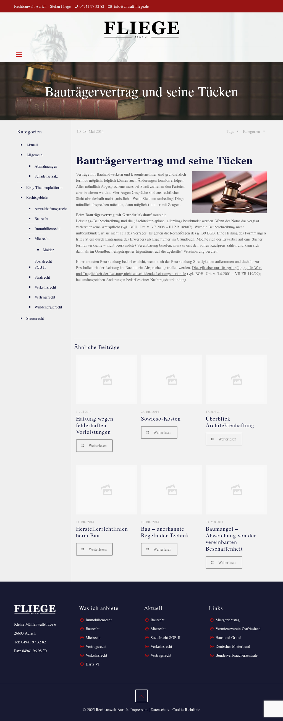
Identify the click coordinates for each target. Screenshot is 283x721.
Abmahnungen (46, 166)
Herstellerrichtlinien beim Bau (102, 532)
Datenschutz (160, 709)
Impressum (139, 709)
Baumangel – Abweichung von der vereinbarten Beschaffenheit (231, 538)
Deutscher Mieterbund (233, 646)
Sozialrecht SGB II (43, 264)
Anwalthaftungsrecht (51, 208)
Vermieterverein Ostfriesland (238, 628)
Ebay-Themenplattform (44, 187)
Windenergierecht (48, 307)
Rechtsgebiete (37, 197)
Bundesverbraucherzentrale (237, 655)
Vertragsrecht (45, 297)
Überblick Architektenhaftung (230, 422)
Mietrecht (42, 238)
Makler (48, 249)
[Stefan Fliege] (141, 29)
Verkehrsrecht (45, 287)
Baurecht (41, 218)
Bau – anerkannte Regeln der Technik (165, 532)
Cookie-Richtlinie (186, 709)
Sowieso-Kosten (161, 418)
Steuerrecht (35, 318)
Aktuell (32, 144)
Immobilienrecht (48, 228)
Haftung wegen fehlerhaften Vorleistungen (94, 425)
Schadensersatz (46, 176)
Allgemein (34, 154)
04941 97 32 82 (92, 6)
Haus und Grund (228, 637)
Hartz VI (92, 664)
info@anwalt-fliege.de (131, 6)
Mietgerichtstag (228, 619)
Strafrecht (42, 277)
